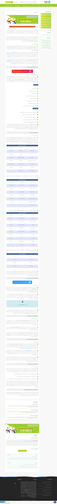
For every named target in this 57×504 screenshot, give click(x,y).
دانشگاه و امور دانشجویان (23, 5)
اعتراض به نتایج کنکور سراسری (30, 339)
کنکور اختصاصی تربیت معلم (30, 67)
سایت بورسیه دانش (22, 304)
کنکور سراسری (43, 5)
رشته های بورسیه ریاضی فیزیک (14, 141)
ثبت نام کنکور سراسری (10, 60)
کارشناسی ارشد (32, 5)
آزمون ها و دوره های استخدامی (16, 5)
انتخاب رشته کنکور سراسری (28, 350)
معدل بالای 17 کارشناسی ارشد (20, 79)
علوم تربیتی (33, 241)
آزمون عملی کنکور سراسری (30, 364)
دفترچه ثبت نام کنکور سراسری (30, 278)
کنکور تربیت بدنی (31, 132)
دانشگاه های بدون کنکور (37, 5)
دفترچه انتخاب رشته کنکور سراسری (15, 327)
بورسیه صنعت (30, 47)
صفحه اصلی (50, 5)
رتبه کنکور (12, 124)
